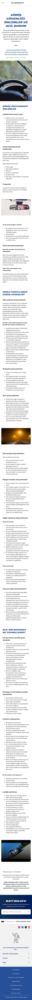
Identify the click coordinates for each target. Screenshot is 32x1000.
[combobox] (16, 911)
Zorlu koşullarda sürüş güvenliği (16, 52)
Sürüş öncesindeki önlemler (16, 50)
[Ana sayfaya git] (17, 2)
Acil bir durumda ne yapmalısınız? (16, 54)
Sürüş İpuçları (10, 921)
